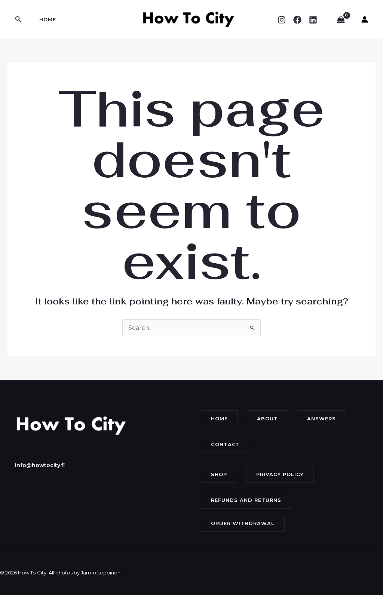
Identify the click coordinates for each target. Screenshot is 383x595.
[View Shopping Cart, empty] (341, 19)
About (267, 418)
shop (219, 474)
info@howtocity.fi (40, 465)
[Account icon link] (364, 19)
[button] (18, 19)
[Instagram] (282, 20)
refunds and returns (246, 500)
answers (321, 418)
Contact (225, 444)
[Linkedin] (313, 20)
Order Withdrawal (243, 523)
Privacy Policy (280, 474)
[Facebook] (297, 20)
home (219, 418)
